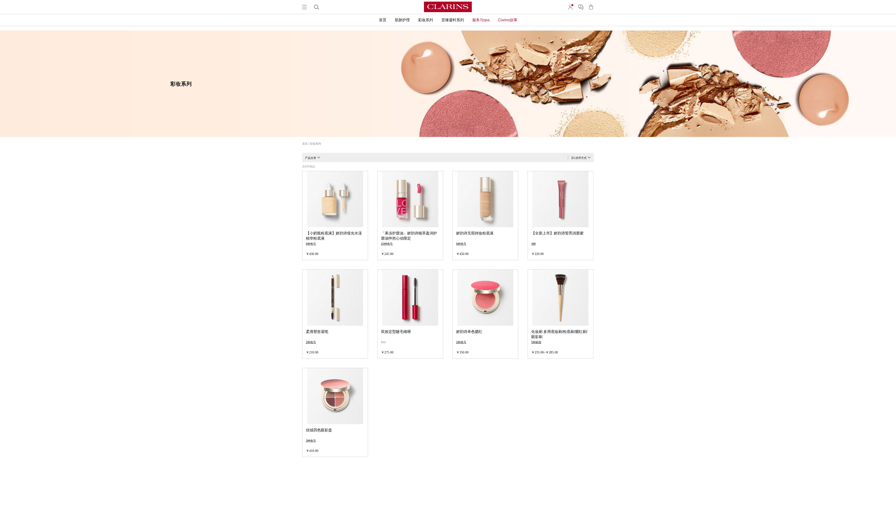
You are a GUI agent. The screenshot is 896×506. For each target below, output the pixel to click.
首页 (382, 20)
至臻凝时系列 (452, 20)
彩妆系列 (315, 143)
